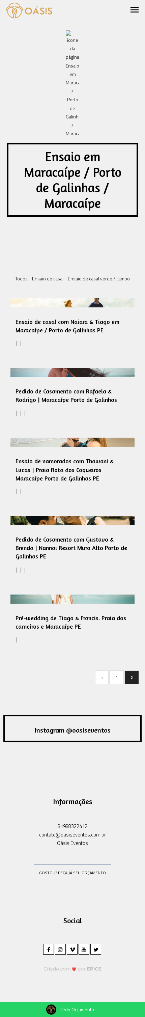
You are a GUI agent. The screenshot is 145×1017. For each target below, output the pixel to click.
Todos (21, 278)
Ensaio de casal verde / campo (99, 278)
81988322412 (72, 826)
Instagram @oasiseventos (73, 730)
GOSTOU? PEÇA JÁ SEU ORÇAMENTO (72, 873)
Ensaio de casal (47, 278)
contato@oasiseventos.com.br (72, 835)
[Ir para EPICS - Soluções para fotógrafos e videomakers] (73, 969)
